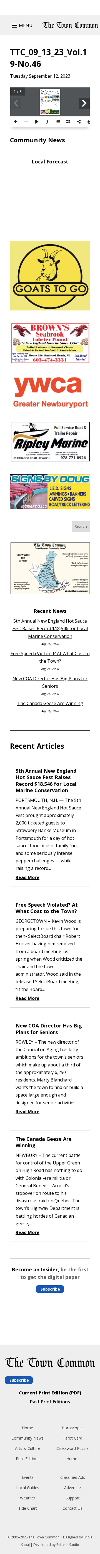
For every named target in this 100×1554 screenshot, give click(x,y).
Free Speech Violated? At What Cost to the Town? (47, 907)
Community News (27, 1438)
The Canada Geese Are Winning (50, 703)
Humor (72, 1458)
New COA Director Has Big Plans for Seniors (49, 1028)
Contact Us (72, 1508)
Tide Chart (27, 1508)
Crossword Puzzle (72, 1448)
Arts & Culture (27, 1448)
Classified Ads (72, 1477)
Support (73, 1498)
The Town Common (44, 1537)
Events (28, 1477)
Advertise (72, 1487)
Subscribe (50, 1289)
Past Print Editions (50, 1402)
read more (27, 877)
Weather (27, 1498)
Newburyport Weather (50, 228)
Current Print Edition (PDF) (50, 1393)
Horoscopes (73, 1427)
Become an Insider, (35, 1269)
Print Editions (27, 1458)
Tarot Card (72, 1438)
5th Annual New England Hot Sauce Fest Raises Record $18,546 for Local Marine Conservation (50, 628)
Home (27, 1427)
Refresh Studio (67, 1544)
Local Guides (27, 1487)
